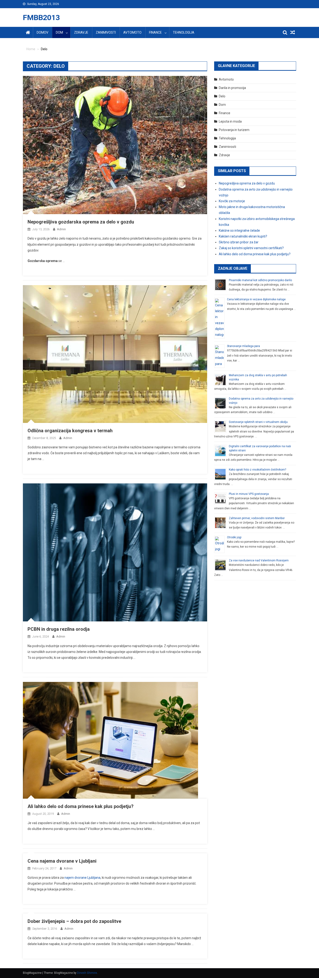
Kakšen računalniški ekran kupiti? (243, 236)
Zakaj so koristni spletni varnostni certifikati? (251, 248)
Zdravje (81, 32)
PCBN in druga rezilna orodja (59, 629)
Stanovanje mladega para (243, 346)
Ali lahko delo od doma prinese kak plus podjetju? (81, 806)
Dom (59, 32)
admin (61, 229)
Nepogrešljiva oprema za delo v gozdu (247, 183)
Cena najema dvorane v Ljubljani (62, 861)
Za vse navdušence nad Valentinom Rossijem (259, 560)
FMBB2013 (41, 17)
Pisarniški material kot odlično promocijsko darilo (260, 280)
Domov (42, 32)
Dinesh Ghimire (87, 972)
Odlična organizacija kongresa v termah (70, 430)
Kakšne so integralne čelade (239, 230)
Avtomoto (132, 32)
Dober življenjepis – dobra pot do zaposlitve (74, 921)
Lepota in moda (230, 121)
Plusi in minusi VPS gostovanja (249, 494)
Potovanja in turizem (234, 130)
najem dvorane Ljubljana (82, 877)
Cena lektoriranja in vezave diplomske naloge (256, 299)
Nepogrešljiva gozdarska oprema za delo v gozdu (81, 222)
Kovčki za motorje (232, 201)
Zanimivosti (106, 32)
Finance (155, 32)
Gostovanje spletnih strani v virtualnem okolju (258, 422)
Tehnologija (183, 32)
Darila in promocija (232, 88)
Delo (222, 96)
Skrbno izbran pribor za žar (239, 242)
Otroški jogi (234, 537)
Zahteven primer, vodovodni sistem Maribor (257, 518)
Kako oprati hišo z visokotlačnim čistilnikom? (257, 469)
